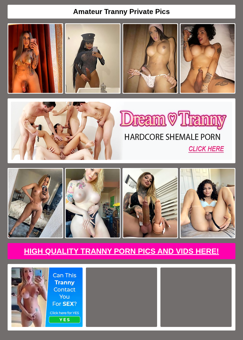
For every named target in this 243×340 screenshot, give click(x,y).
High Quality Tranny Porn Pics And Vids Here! (121, 251)
